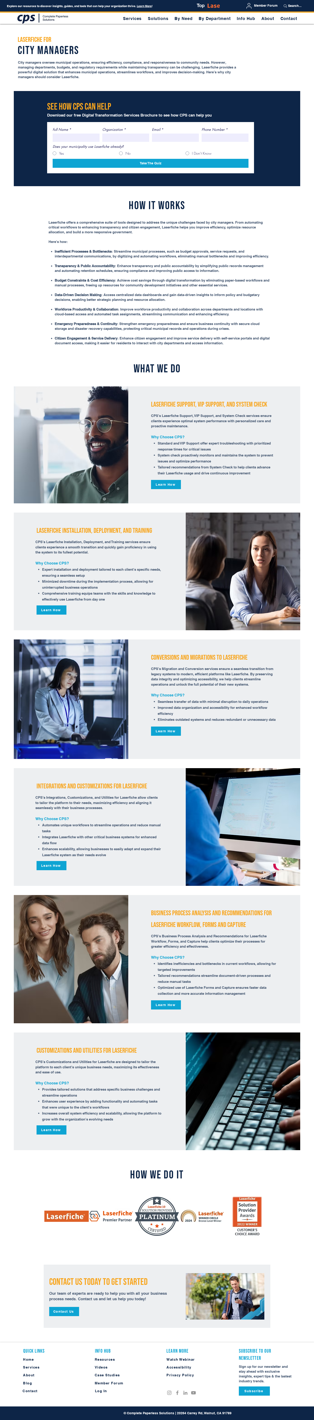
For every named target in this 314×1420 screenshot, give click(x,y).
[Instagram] (169, 1393)
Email (157, 130)
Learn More (144, 6)
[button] (183, 18)
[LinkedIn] (185, 1393)
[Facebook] (177, 1393)
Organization (114, 130)
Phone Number (215, 130)
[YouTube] (193, 1393)
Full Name (62, 130)
